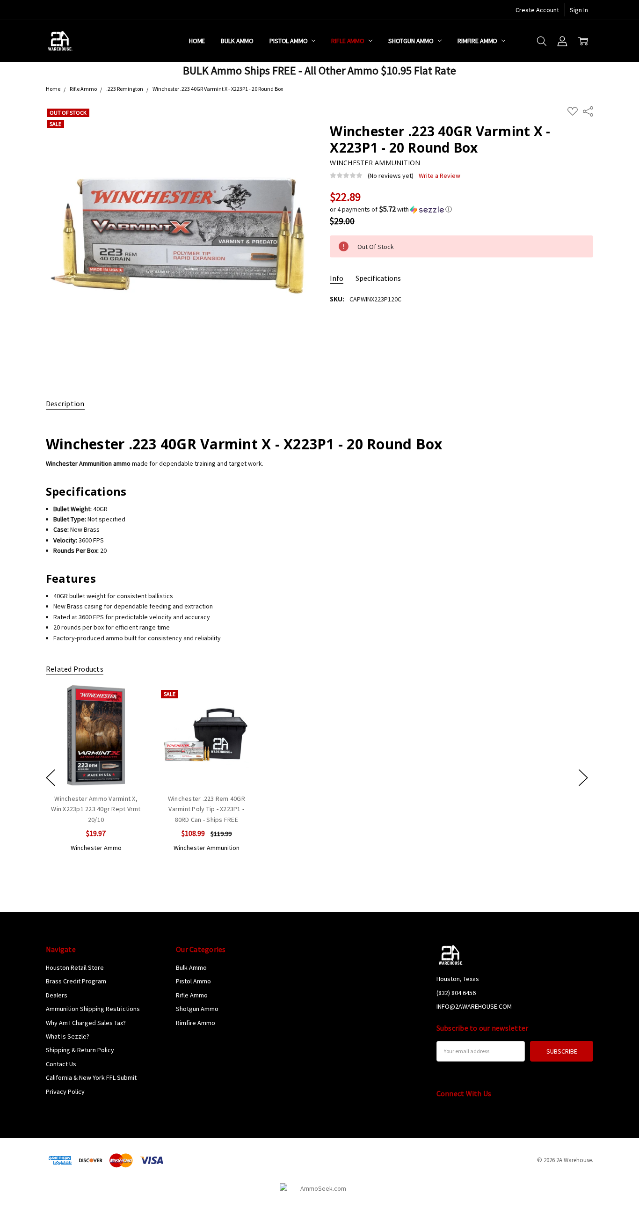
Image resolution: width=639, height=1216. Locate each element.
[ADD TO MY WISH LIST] (129, 717)
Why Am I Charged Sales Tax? (86, 1022)
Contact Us (61, 1064)
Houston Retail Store (75, 967)
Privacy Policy (65, 1091)
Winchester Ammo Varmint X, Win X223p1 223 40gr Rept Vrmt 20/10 (95, 809)
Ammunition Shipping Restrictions (93, 1008)
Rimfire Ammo (478, 41)
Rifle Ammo (348, 41)
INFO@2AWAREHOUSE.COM (474, 1006)
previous (50, 777)
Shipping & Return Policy (80, 1050)
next (583, 777)
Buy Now (96, 766)
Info (336, 278)
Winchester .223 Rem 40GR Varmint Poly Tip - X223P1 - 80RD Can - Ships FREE (206, 809)
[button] (461, 209)
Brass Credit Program (76, 981)
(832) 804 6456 (456, 993)
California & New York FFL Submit (91, 1077)
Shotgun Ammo (411, 41)
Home (197, 41)
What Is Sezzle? (67, 1036)
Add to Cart (96, 745)
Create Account (537, 10)
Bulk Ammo (237, 41)
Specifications (378, 278)
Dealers (56, 995)
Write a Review (439, 175)
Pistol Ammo (289, 41)
